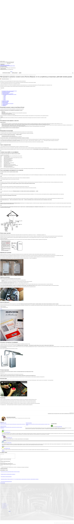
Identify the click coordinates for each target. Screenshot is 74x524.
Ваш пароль (9, 63)
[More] (25, 409)
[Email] (14, 409)
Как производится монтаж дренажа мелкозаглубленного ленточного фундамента (10, 471)
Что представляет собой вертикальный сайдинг (6, 481)
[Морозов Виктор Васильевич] (3, 419)
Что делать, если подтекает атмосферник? (8, 103)
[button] (73, 73)
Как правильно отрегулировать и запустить (7, 91)
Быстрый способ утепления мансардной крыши (6, 495)
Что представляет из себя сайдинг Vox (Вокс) (6, 487)
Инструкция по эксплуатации (6, 92)
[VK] (22, 409)
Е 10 (4, 97)
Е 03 (4, 95)
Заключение (4, 105)
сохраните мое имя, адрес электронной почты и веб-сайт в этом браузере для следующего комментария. (15, 467)
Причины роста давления (5, 101)
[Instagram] (6, 419)
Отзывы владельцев (5, 104)
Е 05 (4, 96)
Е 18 (4, 99)
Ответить (3, 435)
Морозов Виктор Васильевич (10, 417)
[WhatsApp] (11, 409)
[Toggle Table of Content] (0, 89)
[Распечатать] (17, 409)
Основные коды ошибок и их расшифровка (7, 93)
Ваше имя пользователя (10, 62)
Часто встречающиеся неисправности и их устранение (9, 94)
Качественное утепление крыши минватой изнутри (7, 497)
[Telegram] (20, 409)
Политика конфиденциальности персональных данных (7, 65)
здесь (1, 308)
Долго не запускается (5, 102)
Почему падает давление (5, 100)
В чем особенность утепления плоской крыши (6, 476)
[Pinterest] (9, 409)
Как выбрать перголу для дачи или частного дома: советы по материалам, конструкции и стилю (61, 413)
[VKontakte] (9, 419)
